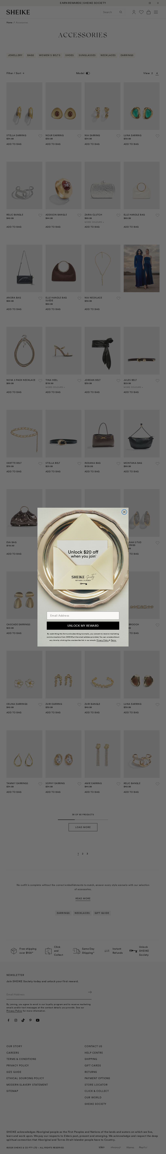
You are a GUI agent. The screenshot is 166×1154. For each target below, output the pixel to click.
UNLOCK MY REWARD (83, 625)
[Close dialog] (124, 512)
